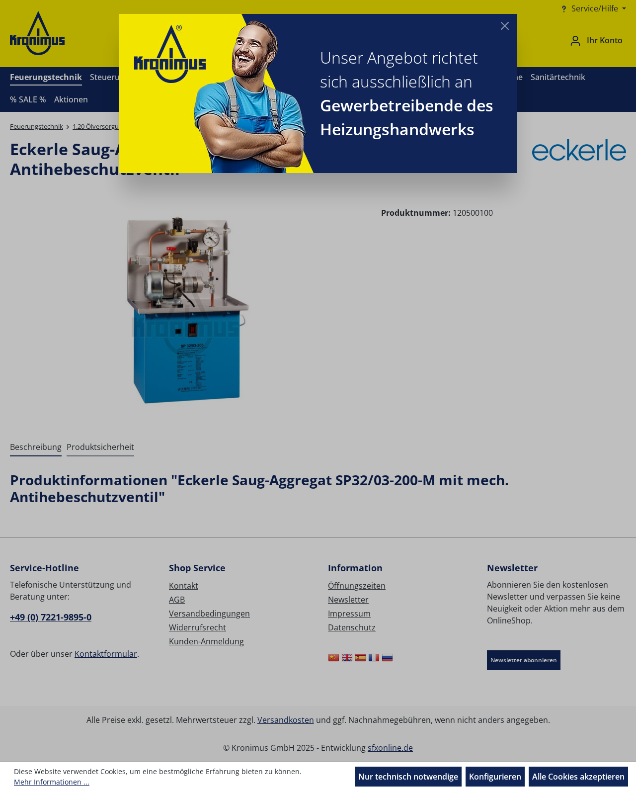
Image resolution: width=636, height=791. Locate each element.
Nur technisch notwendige (408, 776)
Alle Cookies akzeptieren (578, 776)
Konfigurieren (495, 776)
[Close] (505, 26)
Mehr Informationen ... (51, 782)
